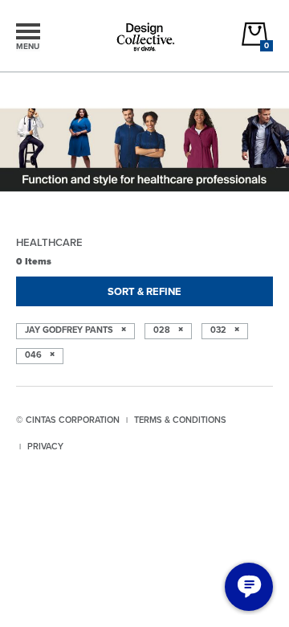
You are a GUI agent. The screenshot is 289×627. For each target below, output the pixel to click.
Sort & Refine (144, 291)
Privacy (45, 446)
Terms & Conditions (180, 419)
